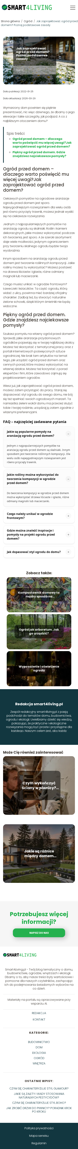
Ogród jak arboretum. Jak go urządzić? (39, 632)
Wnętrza (39, 1063)
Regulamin (39, 1143)
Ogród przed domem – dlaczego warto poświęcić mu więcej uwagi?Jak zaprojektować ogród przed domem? (42, 143)
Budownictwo (39, 1042)
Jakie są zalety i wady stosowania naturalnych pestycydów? (39, 1095)
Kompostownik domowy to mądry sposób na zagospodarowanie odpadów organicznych (39, 595)
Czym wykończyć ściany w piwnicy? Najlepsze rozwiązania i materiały (39, 785)
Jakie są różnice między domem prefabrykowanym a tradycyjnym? (39, 853)
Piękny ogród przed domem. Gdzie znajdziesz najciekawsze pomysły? (39, 154)
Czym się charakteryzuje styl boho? (39, 1103)
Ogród (28, 21)
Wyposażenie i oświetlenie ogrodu (39, 669)
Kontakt (39, 1020)
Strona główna (10, 21)
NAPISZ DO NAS (39, 933)
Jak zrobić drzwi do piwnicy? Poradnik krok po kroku (39, 1110)
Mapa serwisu (39, 1136)
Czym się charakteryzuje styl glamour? (39, 1088)
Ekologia (39, 1053)
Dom (39, 1047)
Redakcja (39, 1013)
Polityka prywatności (39, 1128)
